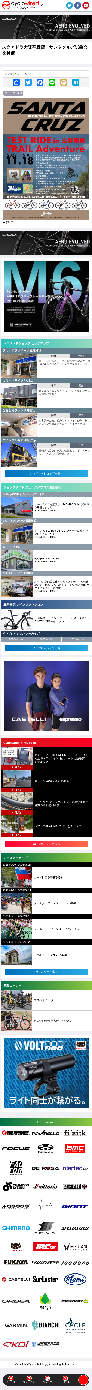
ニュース (11, 1382)
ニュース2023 (13, 93)
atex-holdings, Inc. (42, 1364)
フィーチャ (29, 1382)
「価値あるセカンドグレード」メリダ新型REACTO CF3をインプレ (61, 619)
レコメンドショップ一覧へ (46, 473)
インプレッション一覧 (46, 648)
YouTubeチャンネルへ (46, 844)
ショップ (47, 1382)
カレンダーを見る (46, 971)
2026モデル (16, 639)
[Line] (52, 82)
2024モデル (77, 639)
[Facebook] (40, 82)
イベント (65, 1382)
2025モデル (46, 639)
